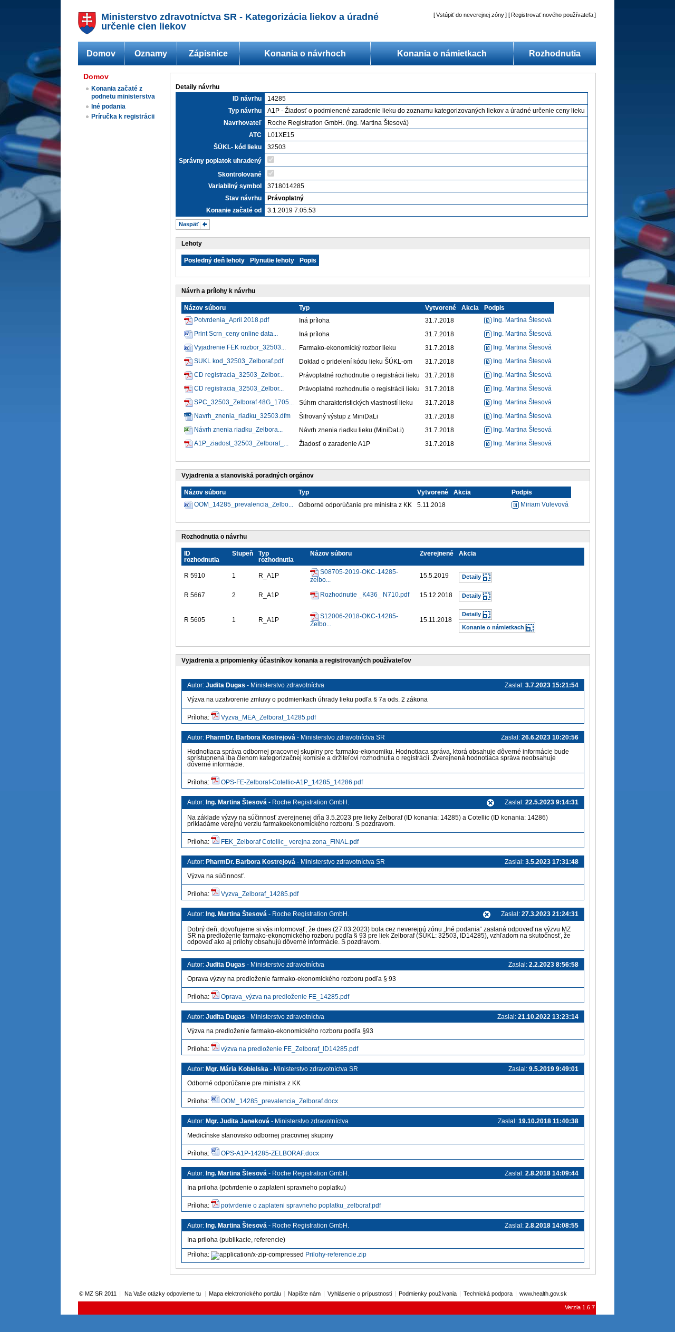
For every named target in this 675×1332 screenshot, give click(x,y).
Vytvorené (440, 308)
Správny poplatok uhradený (220, 160)
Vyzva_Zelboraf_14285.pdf (259, 894)
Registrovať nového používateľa (552, 15)
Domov (100, 53)
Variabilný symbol (235, 186)
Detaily (471, 576)
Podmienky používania (428, 1293)
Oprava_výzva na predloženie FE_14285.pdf (285, 996)
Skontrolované (240, 174)
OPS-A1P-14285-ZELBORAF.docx (270, 1153)
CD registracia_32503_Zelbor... (239, 374)
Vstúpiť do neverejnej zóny (470, 15)
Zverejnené (437, 553)
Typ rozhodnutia (276, 556)
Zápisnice (208, 53)
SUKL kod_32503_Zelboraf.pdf (238, 361)
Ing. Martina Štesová (521, 320)
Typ (304, 308)
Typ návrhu (245, 110)
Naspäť (189, 224)
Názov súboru (205, 308)
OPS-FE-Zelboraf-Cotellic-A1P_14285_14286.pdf (292, 782)
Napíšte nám (304, 1293)
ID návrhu (247, 98)
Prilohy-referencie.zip (336, 1254)
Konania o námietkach (442, 53)
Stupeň (242, 553)
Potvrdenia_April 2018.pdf (231, 320)
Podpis (494, 308)
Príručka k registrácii (123, 116)
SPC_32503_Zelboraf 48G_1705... (244, 402)
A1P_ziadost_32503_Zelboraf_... (241, 443)
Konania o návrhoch (305, 53)
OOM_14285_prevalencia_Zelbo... (243, 504)
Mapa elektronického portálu (245, 1293)
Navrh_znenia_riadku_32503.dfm (242, 416)
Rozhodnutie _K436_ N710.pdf (364, 594)
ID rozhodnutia (201, 556)
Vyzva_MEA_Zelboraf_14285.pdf (268, 717)
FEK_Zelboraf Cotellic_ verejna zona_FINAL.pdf (290, 841)
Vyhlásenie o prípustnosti (359, 1293)
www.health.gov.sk (543, 1293)
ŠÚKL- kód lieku (238, 147)
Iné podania (108, 106)
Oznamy (150, 53)
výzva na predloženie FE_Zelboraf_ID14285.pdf (289, 1049)
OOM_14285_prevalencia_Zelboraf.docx (279, 1101)
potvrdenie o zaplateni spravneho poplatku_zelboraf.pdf (301, 1205)
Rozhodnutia (555, 53)
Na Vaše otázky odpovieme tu (163, 1293)
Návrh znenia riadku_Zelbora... (238, 429)
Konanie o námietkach (493, 627)
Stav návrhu (243, 198)
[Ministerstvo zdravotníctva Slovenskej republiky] (87, 31)
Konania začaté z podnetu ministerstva (123, 92)
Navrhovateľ (243, 123)
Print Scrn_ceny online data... (236, 333)
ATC (255, 135)
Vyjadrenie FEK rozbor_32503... (240, 347)
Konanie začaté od (234, 210)
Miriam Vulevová (543, 504)
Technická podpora (488, 1293)
